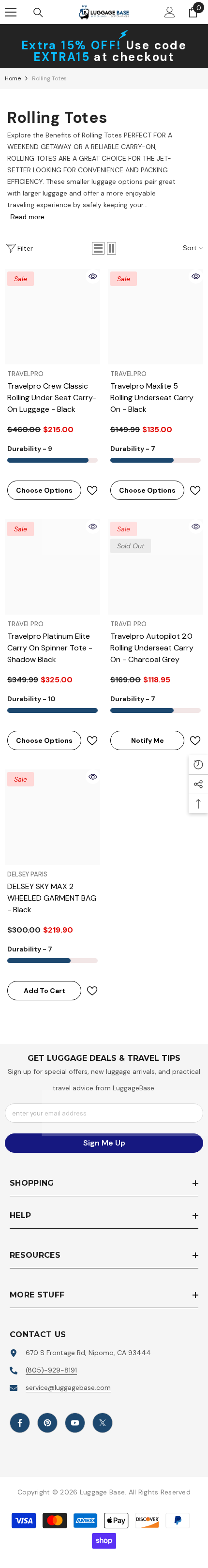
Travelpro (25, 374)
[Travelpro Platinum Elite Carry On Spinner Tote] (52, 567)
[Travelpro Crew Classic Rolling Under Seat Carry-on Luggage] (52, 316)
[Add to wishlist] (92, 490)
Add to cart (44, 990)
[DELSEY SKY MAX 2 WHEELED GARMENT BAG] (52, 817)
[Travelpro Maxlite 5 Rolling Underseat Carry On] (155, 316)
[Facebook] (20, 1423)
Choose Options (40, 490)
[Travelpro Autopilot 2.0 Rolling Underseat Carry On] (155, 567)
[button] (98, 248)
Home (13, 78)
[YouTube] (75, 1423)
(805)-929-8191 (51, 1370)
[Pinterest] (47, 1423)
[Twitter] (102, 1423)
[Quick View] (93, 276)
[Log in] (169, 12)
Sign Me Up (104, 1143)
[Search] (38, 12)
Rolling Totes (49, 78)
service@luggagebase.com (68, 1387)
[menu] (10, 12)
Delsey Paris (27, 874)
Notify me (137, 740)
